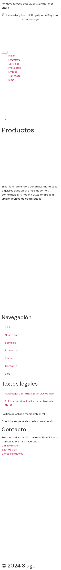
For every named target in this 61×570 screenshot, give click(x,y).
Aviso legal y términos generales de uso (29, 393)
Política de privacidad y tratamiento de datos (29, 403)
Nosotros (14, 59)
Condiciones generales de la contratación (28, 421)
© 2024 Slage (19, 565)
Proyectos (14, 68)
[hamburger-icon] (4, 52)
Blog (11, 80)
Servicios (13, 63)
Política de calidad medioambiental (23, 414)
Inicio (11, 55)
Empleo (13, 72)
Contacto (14, 76)
